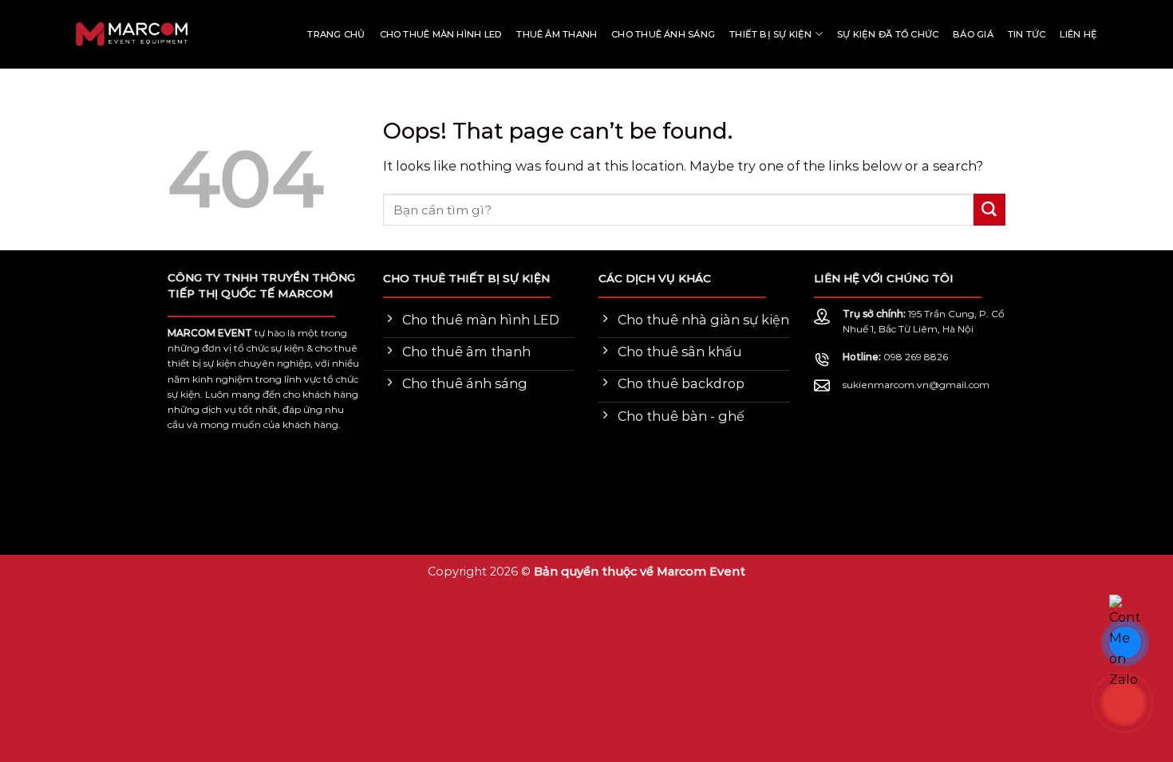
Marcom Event (701, 571)
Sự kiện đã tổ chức (887, 34)
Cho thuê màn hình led (441, 34)
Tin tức (1027, 34)
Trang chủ (336, 34)
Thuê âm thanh (556, 34)
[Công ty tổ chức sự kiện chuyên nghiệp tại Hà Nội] (68, 34)
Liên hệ (1078, 34)
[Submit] (989, 210)
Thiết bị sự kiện (770, 34)
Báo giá (973, 34)
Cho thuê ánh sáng (663, 34)
